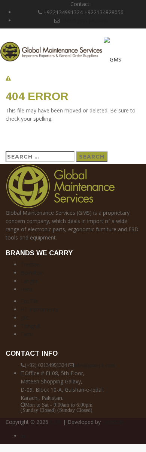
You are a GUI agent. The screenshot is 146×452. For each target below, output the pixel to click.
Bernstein (32, 272)
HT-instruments (39, 309)
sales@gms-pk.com (83, 20)
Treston (30, 264)
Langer (29, 280)
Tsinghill (30, 325)
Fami (27, 334)
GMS (55, 421)
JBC (25, 317)
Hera (26, 289)
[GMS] (60, 51)
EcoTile (29, 301)
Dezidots (113, 421)
